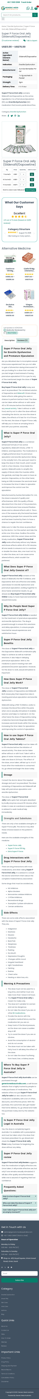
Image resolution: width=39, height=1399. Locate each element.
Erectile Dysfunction (15, 26)
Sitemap (4, 1342)
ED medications (19, 1013)
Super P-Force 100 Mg (16, 848)
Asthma (3, 1310)
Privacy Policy (6, 1358)
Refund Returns (6, 1370)
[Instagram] (2, 1267)
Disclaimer (5, 1381)
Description (10, 340)
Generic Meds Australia (25, 1392)
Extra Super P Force (15, 851)
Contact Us (5, 1330)
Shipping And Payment (9, 1366)
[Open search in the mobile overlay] (19, 15)
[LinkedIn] (8, 1267)
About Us (4, 1326)
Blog (2, 1314)
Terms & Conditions (8, 1374)
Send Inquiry (30, 190)
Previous (5, 233)
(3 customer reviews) (10, 40)
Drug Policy (5, 1362)
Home (4, 26)
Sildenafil (20, 393)
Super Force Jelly (14, 845)
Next (34, 233)
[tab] (9, 340)
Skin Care (4, 1302)
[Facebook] (11, 1267)
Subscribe (19, 1280)
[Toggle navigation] (3, 19)
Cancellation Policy (7, 1378)
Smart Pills (4, 1299)
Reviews (4, 1346)
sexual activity (11, 408)
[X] (5, 1267)
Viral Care (4, 1306)
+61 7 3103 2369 (13, 2)
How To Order (6, 1338)
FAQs (3, 1334)
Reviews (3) (22, 340)
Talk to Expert (31, 40)
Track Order (26, 2)
